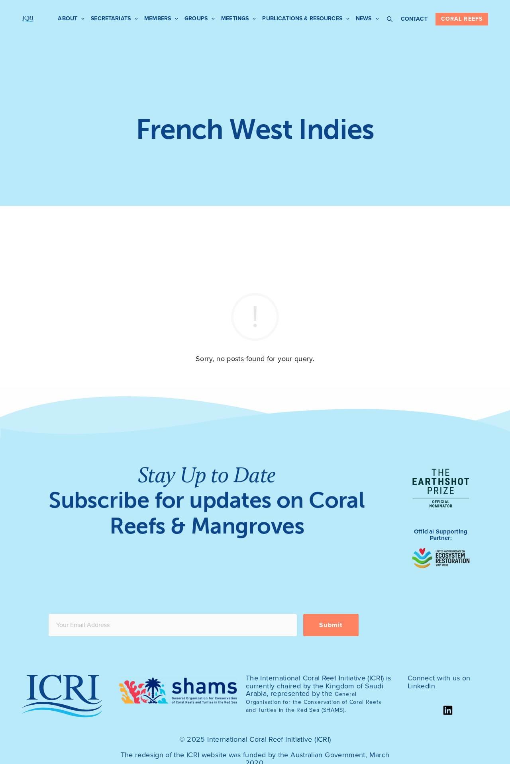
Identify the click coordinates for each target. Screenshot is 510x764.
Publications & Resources (302, 18)
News (364, 18)
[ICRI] (28, 19)
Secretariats (111, 18)
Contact (414, 19)
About (67, 18)
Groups (196, 18)
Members (157, 18)
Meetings (235, 18)
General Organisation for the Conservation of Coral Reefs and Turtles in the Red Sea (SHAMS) (314, 702)
